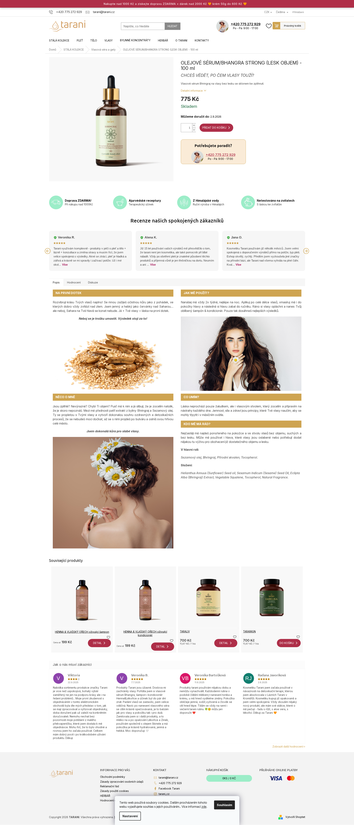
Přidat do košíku (214, 127)
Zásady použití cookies (114, 790)
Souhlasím (224, 805)
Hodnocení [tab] (74, 282)
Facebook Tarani (169, 788)
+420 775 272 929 (246, 24)
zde (203, 806)
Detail (97, 643)
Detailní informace (192, 90)
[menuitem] (59, 40)
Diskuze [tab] (93, 282)
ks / (229, 778)
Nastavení (130, 816)
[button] (47, 251)
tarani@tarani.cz (168, 777)
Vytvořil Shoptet (295, 816)
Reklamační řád (109, 786)
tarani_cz (164, 793)
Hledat (172, 26)
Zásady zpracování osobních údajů (121, 781)
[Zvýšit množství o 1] (194, 125)
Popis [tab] (56, 282)
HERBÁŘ (105, 795)
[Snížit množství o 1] (194, 130)
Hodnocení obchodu (113, 800)
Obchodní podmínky (112, 776)
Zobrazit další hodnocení (287, 746)
